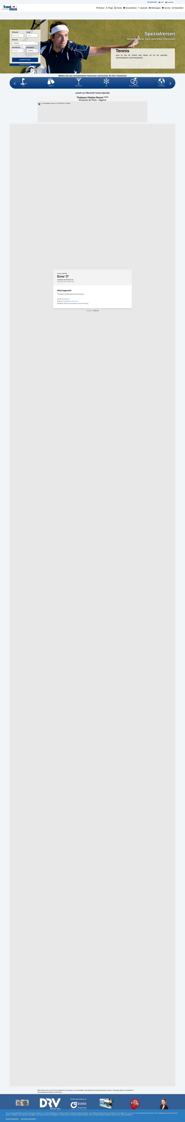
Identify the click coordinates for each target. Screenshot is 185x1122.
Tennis (122, 50)
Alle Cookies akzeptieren (28, 1119)
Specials (143, 8)
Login (162, 2)
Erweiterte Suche (24, 64)
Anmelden (170, 2)
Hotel (28, 32)
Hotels (119, 8)
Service (167, 8)
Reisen (101, 8)
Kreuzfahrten (131, 8)
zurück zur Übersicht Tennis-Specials (92, 93)
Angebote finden (25, 59)
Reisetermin (16, 47)
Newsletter (179, 8)
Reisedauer (30, 47)
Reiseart (15, 40)
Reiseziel (15, 32)
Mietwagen (156, 8)
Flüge (110, 8)
